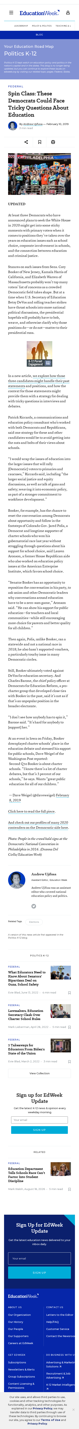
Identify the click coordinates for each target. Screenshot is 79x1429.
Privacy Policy (42, 1408)
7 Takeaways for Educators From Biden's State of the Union (26, 1049)
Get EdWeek (17, 1354)
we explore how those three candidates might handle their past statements (38, 380)
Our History (15, 1321)
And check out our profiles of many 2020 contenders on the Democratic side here (38, 825)
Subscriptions (17, 1362)
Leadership (21, 26)
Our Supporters (18, 1336)
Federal (15, 86)
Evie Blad (14, 992)
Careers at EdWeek (20, 1343)
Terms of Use (50, 1420)
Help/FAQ (52, 1321)
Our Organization (19, 1314)
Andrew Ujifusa (33, 124)
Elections (34, 922)
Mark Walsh (15, 1189)
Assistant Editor (39, 880)
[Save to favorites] (39, 142)
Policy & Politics (42, 26)
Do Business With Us (61, 1354)
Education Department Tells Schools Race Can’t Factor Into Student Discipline (26, 1175)
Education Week (58, 880)
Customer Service (57, 1329)
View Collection (40, 1073)
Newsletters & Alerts (21, 1369)
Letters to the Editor (59, 1314)
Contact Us (54, 1307)
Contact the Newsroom (61, 1336)
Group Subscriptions (21, 1376)
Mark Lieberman (18, 1026)
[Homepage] (39, 12)
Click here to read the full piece (31, 811)
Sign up (39, 1272)
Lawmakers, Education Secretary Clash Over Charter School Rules (25, 1015)
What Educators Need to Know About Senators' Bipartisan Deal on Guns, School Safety (27, 978)
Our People (15, 1329)
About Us (15, 1307)
